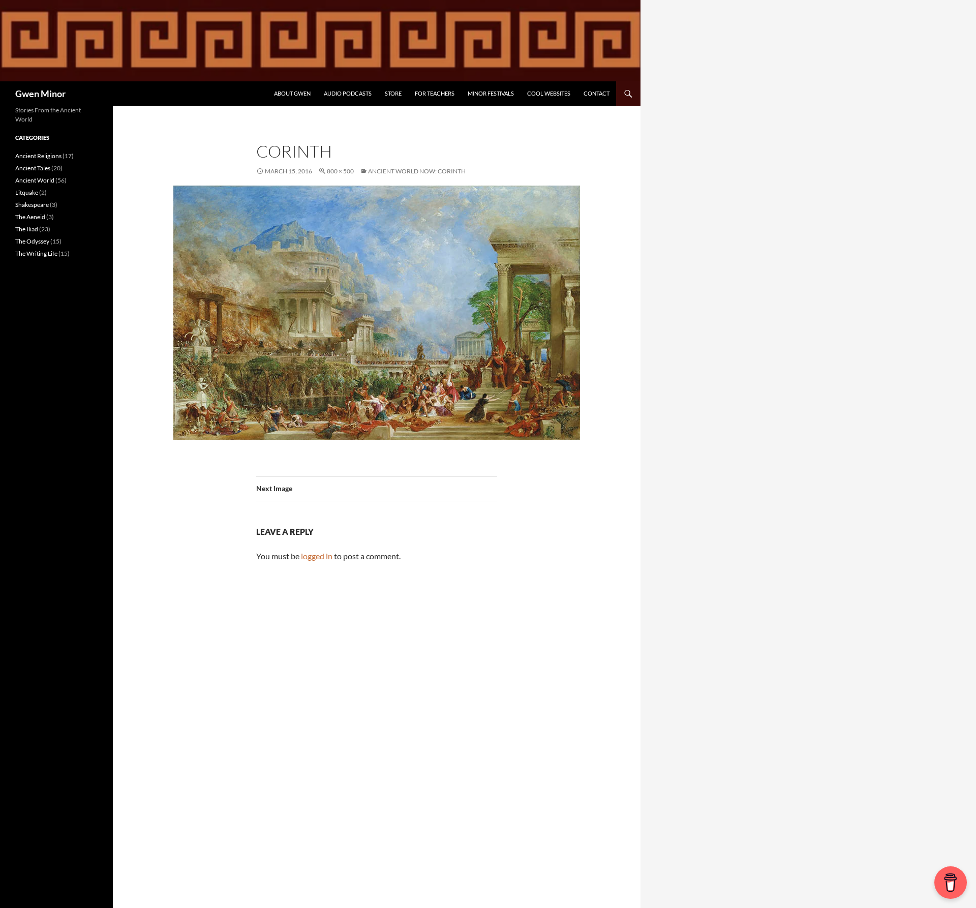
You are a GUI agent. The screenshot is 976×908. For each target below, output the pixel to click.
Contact (596, 93)
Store (393, 93)
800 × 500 (340, 171)
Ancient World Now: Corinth (417, 171)
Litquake (26, 192)
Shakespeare (32, 204)
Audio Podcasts (348, 93)
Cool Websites (548, 93)
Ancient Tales (32, 168)
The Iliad (26, 229)
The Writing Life (36, 253)
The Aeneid (30, 217)
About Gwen (292, 93)
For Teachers (434, 93)
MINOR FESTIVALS (491, 93)
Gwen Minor (40, 93)
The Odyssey (32, 241)
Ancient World (34, 180)
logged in (316, 556)
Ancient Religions (38, 156)
